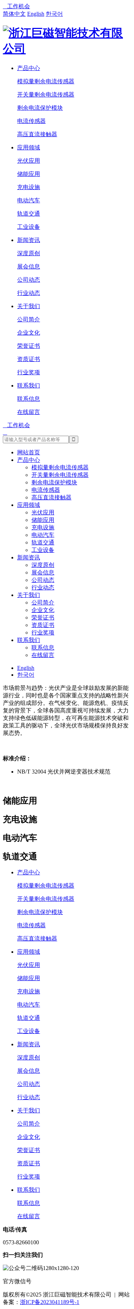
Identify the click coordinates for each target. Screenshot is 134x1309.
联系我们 (28, 385)
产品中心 (28, 68)
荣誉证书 (28, 346)
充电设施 (28, 187)
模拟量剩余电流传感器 (45, 81)
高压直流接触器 (37, 134)
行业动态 (28, 293)
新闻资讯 (28, 240)
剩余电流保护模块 (40, 108)
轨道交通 (28, 214)
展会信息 (28, 266)
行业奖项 (28, 372)
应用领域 (28, 147)
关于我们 (28, 306)
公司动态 (28, 280)
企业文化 (28, 333)
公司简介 (28, 319)
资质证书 (28, 359)
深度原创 (28, 253)
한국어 (54, 14)
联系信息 (28, 399)
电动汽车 (28, 200)
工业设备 (28, 227)
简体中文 (14, 14)
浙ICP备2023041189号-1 (49, 1302)
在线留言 (28, 412)
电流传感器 (31, 121)
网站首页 (28, 452)
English (35, 14)
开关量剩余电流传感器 (45, 95)
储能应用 (28, 174)
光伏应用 (28, 161)
